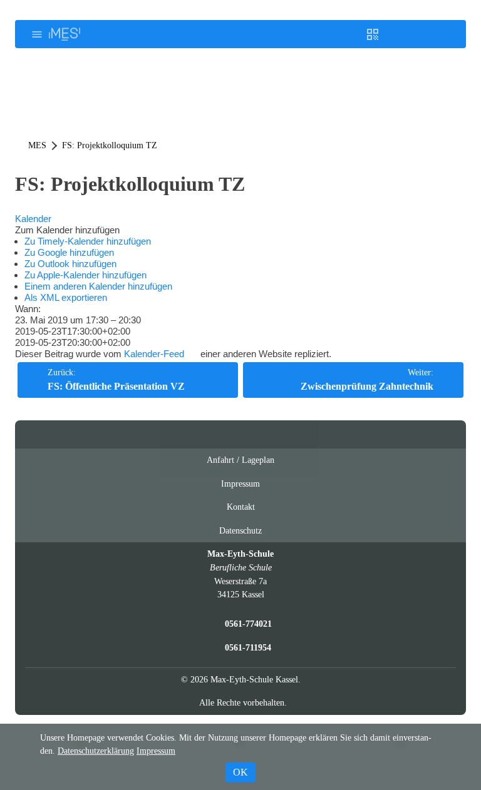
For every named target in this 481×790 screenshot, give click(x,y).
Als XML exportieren (65, 297)
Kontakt (241, 507)
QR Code (374, 39)
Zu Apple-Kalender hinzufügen (85, 275)
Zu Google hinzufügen (69, 252)
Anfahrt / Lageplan (240, 460)
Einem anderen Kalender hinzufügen (98, 286)
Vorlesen (420, 34)
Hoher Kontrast (396, 39)
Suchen (444, 34)
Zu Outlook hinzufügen (70, 263)
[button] (67, 230)
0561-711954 (248, 647)
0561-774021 (248, 624)
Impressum (240, 484)
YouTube (205, 434)
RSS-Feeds (253, 439)
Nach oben (278, 439)
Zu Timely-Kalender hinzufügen (87, 241)
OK (240, 772)
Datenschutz (240, 530)
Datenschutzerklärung (96, 751)
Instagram (228, 434)
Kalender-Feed (154, 353)
